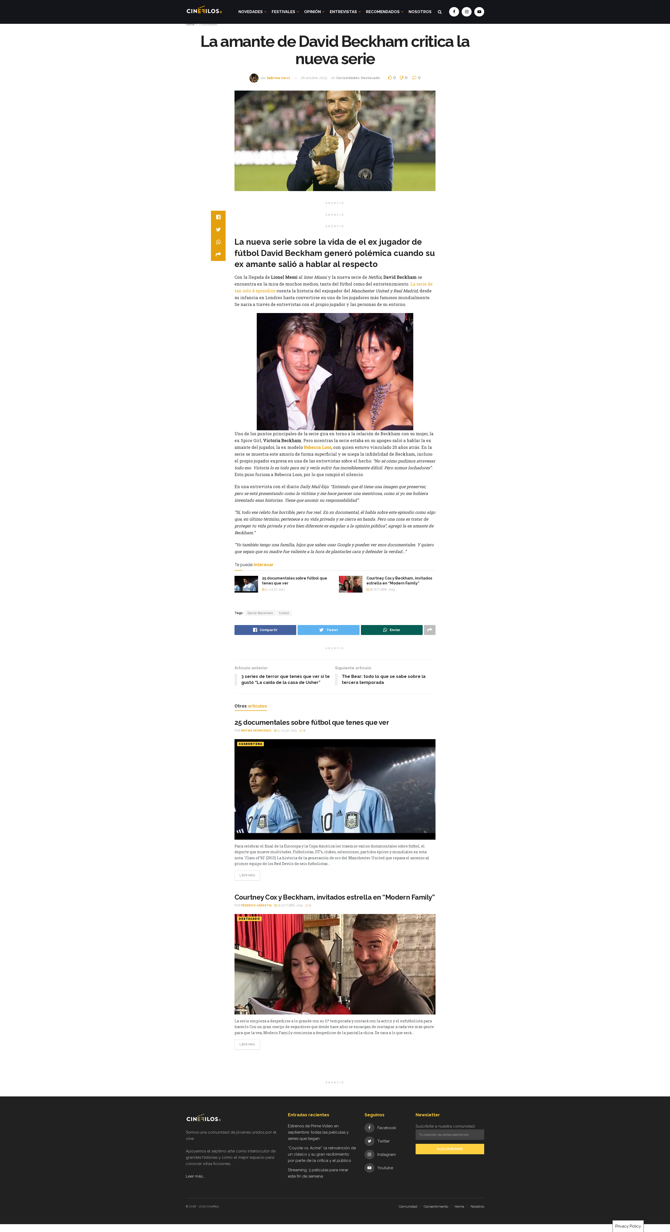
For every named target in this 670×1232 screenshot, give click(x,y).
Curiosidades (208, 24)
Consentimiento (436, 1206)
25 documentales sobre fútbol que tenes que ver (311, 722)
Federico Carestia (256, 905)
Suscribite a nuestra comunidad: (445, 1126)
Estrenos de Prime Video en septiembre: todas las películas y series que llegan (318, 1132)
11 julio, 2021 (274, 589)
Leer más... (195, 1176)
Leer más (247, 875)
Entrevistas (343, 11)
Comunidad (408, 1206)
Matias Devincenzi (256, 730)
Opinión (312, 11)
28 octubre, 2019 (382, 589)
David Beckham (260, 613)
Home (190, 24)
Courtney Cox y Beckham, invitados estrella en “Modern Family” (334, 897)
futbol (284, 613)
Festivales (283, 11)
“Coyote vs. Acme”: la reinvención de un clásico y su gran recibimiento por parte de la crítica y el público (322, 1154)
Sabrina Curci (278, 78)
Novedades (250, 11)
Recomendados (383, 11)
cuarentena (250, 744)
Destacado (370, 78)
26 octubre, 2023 (314, 78)
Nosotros (420, 11)
